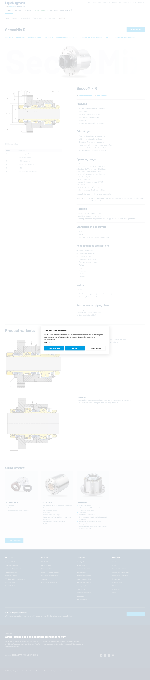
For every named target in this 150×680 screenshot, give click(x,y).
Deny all (75, 348)
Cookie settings (96, 348)
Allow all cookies (54, 348)
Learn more (48, 342)
